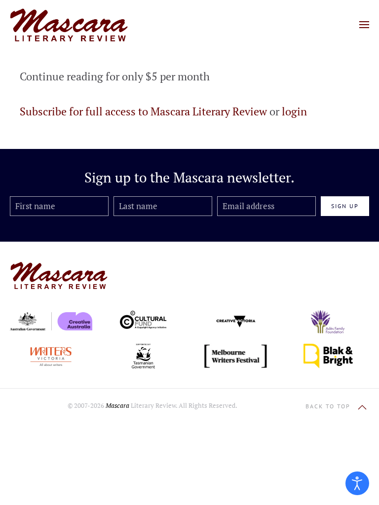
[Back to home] (69, 24)
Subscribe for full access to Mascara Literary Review (143, 111)
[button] (364, 24)
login (294, 111)
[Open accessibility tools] (357, 483)
